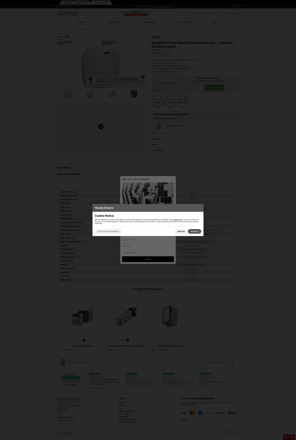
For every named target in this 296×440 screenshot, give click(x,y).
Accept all (194, 231)
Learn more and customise (108, 231)
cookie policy (178, 220)
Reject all (181, 231)
